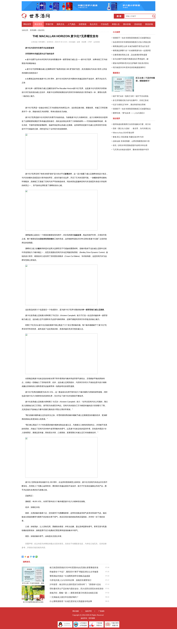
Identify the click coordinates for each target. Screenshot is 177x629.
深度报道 (82, 24)
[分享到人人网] (34, 557)
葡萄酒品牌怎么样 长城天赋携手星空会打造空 (131, 46)
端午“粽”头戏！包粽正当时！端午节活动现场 (130, 96)
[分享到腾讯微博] (31, 557)
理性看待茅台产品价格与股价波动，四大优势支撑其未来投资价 (77, 589)
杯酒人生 (116, 24)
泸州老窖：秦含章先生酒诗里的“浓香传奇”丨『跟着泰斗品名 (75, 584)
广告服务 (101, 611)
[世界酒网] (37, 16)
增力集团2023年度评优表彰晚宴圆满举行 (129, 67)
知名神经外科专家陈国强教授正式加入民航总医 (132, 42)
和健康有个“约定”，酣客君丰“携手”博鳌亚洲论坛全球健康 (74, 572)
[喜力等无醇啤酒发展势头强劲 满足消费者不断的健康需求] (33, 593)
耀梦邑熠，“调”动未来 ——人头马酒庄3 (128, 113)
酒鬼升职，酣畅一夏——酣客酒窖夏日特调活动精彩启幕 (74, 593)
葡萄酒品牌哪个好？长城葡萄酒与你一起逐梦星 (132, 50)
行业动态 (105, 24)
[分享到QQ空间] (25, 557)
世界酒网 (33, 30)
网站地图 (75, 611)
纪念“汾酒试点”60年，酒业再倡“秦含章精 (129, 105)
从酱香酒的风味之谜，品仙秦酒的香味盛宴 (130, 55)
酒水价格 (127, 24)
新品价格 (149, 24)
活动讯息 (138, 24)
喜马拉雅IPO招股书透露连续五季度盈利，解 (130, 59)
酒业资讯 (38, 24)
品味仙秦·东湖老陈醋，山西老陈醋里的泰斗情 (131, 141)
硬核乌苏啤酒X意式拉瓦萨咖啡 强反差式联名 (131, 63)
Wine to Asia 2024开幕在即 (123, 133)
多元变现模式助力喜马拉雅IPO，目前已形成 (130, 100)
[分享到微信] (37, 557)
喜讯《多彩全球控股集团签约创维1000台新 (130, 145)
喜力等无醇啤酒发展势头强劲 (33, 602)
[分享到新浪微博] (28, 557)
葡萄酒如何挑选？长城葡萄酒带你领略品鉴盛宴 (70, 576)
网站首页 (27, 24)
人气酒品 (71, 24)
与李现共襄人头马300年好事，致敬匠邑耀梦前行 (70, 580)
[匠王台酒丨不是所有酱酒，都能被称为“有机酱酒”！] (33, 574)
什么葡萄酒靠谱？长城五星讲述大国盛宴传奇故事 (71, 601)
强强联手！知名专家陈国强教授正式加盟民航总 (132, 38)
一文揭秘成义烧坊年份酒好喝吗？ (64, 597)
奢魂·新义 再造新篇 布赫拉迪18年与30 (128, 137)
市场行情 (49, 24)
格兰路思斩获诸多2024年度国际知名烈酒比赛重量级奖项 (74, 568)
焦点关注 (94, 24)
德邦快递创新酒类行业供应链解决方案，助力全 (132, 124)
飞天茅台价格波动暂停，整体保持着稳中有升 (131, 150)
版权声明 (88, 611)
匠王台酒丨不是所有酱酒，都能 (33, 583)
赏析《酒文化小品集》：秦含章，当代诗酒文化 (132, 128)
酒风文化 (60, 24)
